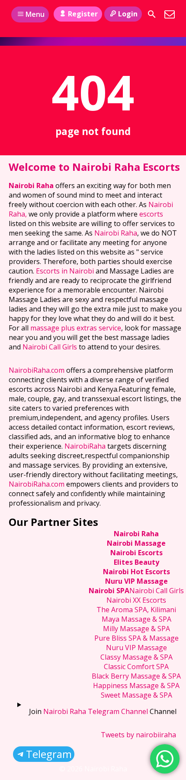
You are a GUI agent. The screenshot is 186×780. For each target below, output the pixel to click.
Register (83, 14)
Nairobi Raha (31, 185)
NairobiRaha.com (36, 370)
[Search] (152, 14)
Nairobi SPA (109, 590)
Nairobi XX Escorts (136, 600)
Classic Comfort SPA (136, 666)
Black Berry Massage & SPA (136, 676)
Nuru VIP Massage (136, 581)
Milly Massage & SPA (136, 628)
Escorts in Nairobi (65, 271)
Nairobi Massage (136, 543)
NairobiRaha (85, 446)
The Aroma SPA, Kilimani (136, 609)
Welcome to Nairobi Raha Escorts (94, 167)
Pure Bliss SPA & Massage (136, 638)
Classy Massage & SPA (136, 657)
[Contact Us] (169, 14)
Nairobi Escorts (136, 552)
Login (128, 14)
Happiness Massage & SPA (136, 685)
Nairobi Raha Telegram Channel (95, 711)
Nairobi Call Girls (49, 347)
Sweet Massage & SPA (136, 695)
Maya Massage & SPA (136, 619)
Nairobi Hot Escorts (136, 571)
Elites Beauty (136, 562)
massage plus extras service (75, 328)
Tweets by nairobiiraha (138, 734)
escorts (151, 214)
